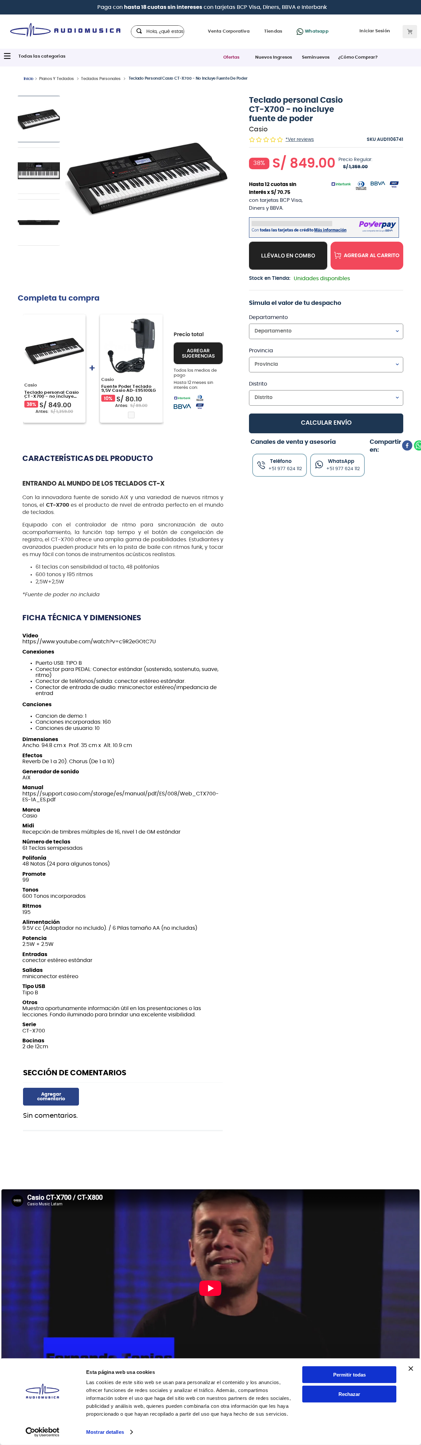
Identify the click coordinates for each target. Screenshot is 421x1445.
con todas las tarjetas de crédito (235, 7)
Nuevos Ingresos (273, 57)
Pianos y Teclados (56, 79)
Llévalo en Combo (288, 255)
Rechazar (349, 1394)
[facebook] (407, 446)
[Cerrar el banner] (411, 1368)
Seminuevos (316, 57)
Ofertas (231, 57)
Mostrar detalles (105, 1432)
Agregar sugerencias (198, 366)
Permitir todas (349, 1375)
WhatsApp (341, 461)
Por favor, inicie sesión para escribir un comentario (51, 1097)
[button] (146, 178)
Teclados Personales (100, 79)
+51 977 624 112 (343, 469)
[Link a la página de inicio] (29, 78)
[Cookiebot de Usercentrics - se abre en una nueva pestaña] (42, 1432)
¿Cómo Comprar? (358, 57)
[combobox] (157, 31)
